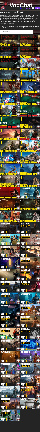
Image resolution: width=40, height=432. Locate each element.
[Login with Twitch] (37, 8)
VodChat (21, 5)
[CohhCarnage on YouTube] (33, 8)
